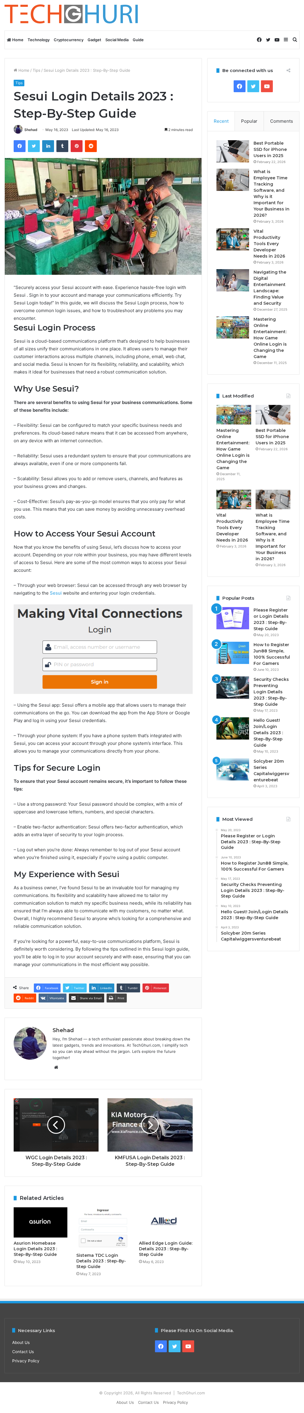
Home (17, 39)
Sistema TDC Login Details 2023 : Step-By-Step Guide (101, 1261)
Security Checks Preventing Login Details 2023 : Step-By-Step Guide (271, 692)
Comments (281, 121)
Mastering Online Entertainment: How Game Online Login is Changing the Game (270, 338)
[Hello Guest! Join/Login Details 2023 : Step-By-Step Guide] (232, 728)
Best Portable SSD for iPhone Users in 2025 (270, 149)
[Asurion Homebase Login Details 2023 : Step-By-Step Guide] (40, 1222)
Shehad (30, 129)
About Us (21, 1342)
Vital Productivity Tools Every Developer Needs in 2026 (269, 244)
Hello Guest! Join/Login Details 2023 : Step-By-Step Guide (268, 733)
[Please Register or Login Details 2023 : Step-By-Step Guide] (232, 618)
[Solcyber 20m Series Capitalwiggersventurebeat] (232, 769)
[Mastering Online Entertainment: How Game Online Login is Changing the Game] (232, 327)
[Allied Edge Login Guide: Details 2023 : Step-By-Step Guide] (166, 1222)
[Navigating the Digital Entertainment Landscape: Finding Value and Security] (232, 280)
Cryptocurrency (68, 39)
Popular (249, 121)
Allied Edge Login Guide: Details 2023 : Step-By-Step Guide (165, 1248)
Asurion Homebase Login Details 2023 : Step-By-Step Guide (35, 1248)
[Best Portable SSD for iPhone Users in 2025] (232, 151)
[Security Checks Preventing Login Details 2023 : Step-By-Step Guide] (232, 687)
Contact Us (23, 1351)
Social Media (117, 39)
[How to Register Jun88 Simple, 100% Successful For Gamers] (232, 653)
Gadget (94, 39)
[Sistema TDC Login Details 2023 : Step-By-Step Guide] (103, 1228)
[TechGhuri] (72, 15)
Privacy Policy (25, 1360)
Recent (221, 121)
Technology (39, 39)
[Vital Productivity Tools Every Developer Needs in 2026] (232, 239)
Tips (36, 70)
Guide (138, 39)
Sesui (56, 593)
